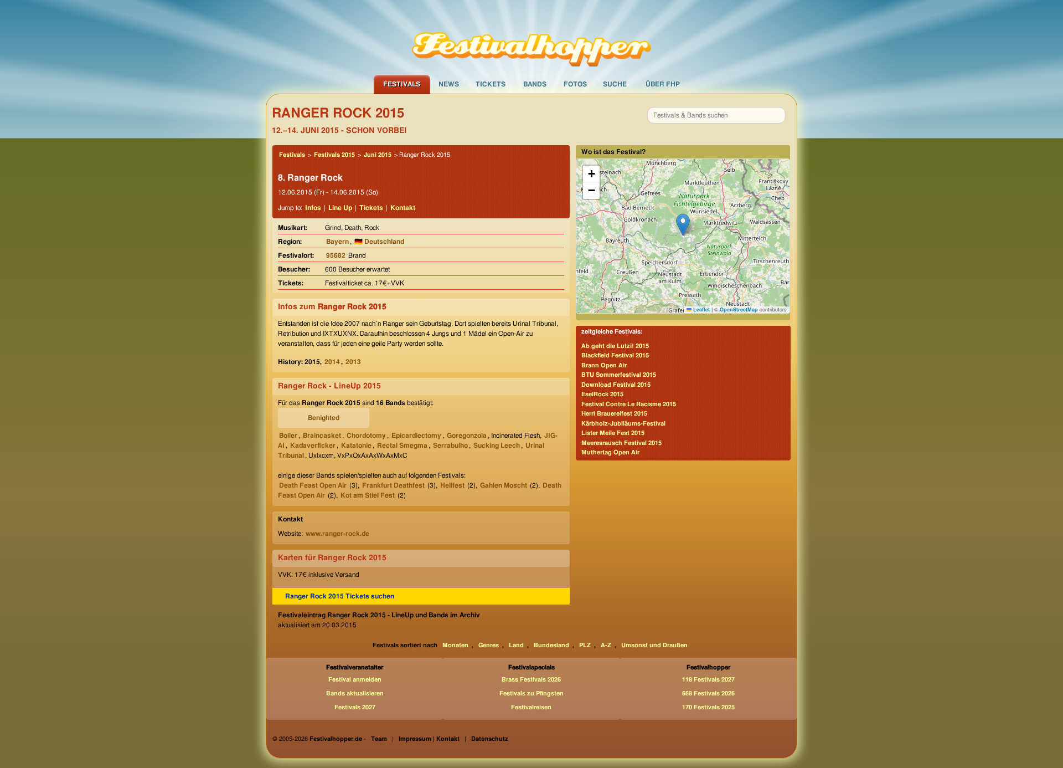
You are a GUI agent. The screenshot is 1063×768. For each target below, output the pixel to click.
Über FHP (663, 84)
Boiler (288, 435)
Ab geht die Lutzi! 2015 (615, 346)
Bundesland (551, 645)
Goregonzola (467, 435)
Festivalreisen (531, 707)
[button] (683, 224)
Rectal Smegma (402, 445)
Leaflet (701, 309)
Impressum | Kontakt (429, 739)
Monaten (455, 645)
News (448, 84)
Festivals (401, 84)
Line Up (340, 207)
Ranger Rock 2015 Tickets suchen (339, 596)
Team (379, 739)
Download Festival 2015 (616, 385)
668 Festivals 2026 (708, 693)
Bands (534, 84)
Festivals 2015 (334, 155)
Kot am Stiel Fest (367, 495)
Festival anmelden (354, 680)
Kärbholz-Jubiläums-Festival (623, 424)
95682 (335, 255)
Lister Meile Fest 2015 (612, 433)
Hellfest (452, 485)
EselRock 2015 (602, 394)
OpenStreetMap (739, 309)
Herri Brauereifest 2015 (614, 414)
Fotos (575, 84)
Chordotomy (366, 435)
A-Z (606, 645)
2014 (332, 362)
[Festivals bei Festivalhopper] (531, 37)
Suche (615, 84)
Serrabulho (450, 445)
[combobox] (716, 115)
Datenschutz (489, 739)
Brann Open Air (604, 365)
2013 (353, 362)
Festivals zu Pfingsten (531, 693)
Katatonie (356, 445)
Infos (313, 207)
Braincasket (322, 435)
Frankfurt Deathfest (393, 485)
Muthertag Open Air (610, 452)
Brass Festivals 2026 (531, 680)
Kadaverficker (313, 445)
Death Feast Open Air (313, 485)
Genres (488, 645)
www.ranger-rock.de (337, 533)
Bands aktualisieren (355, 693)
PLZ (585, 645)
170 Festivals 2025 (708, 707)
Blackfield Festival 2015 (615, 355)
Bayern (337, 241)
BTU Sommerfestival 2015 (618, 375)
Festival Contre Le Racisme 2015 (628, 404)
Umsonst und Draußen (654, 645)
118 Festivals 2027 (708, 680)
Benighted (323, 417)
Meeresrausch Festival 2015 (621, 443)
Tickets (490, 84)
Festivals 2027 (354, 707)
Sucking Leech (496, 445)
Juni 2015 (377, 155)
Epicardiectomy (416, 435)
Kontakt (402, 207)
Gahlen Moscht (503, 485)
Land (516, 645)
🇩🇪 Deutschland (379, 241)
